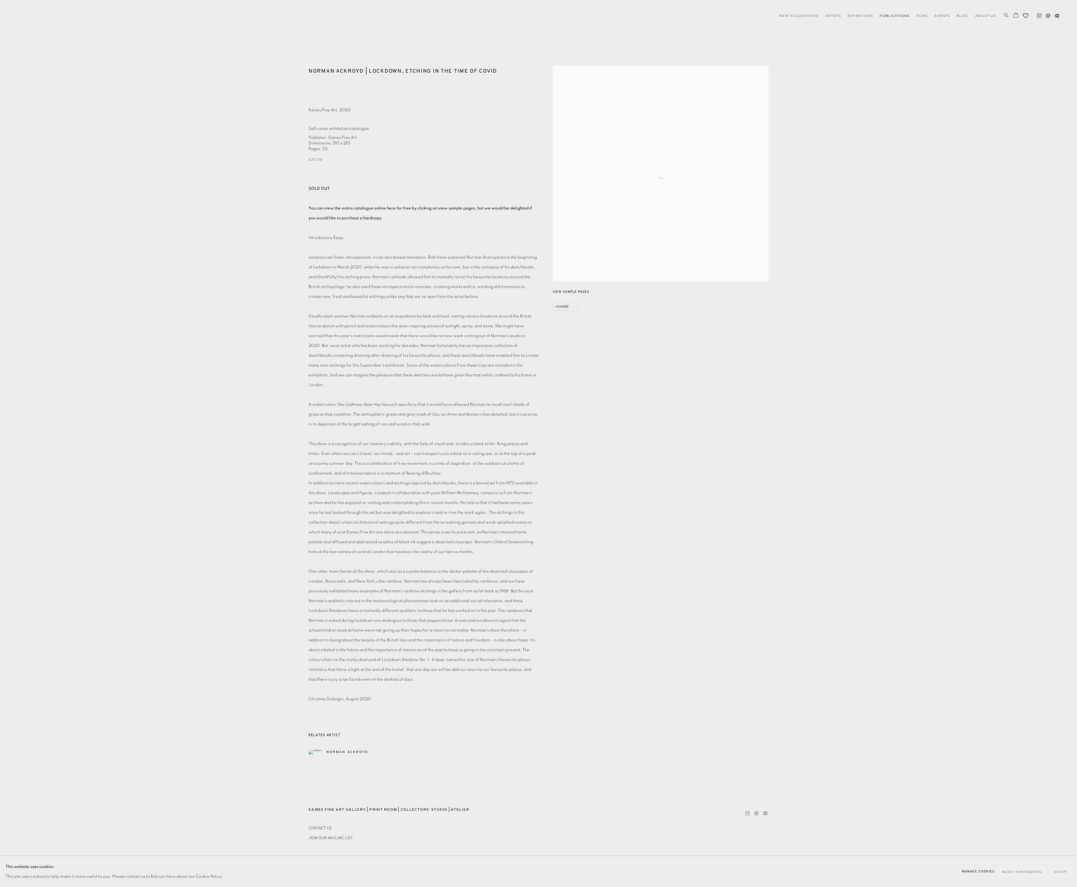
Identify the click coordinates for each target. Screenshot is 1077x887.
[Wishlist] (1026, 14)
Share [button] (563, 307)
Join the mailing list (1055, 14)
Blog (962, 15)
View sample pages (571, 292)
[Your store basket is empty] (1015, 15)
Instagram (1037, 14)
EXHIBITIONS (860, 15)
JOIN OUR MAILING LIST (331, 838)
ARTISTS (833, 15)
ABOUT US (985, 15)
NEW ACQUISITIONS (798, 15)
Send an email (1046, 14)
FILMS (922, 15)
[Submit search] (1006, 15)
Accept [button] (1060, 872)
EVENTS (942, 15)
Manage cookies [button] (978, 871)
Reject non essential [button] (1022, 872)
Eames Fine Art (56, 16)
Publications (894, 15)
